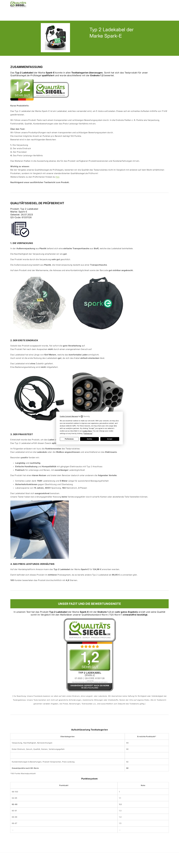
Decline (89, 439)
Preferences (69, 439)
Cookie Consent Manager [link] (69, 416)
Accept (109, 439)
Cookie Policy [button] (87, 431)
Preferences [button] (88, 433)
